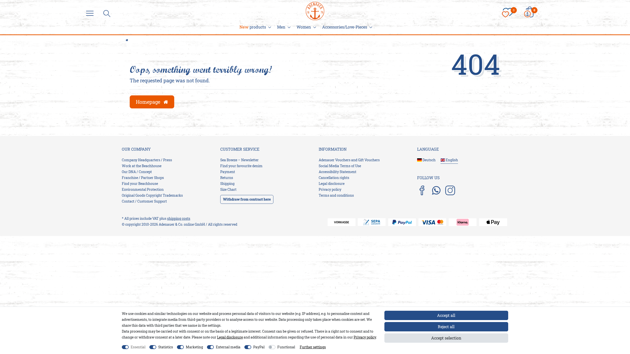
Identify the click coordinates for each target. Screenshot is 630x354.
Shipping (227, 183)
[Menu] (91, 13)
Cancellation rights (334, 177)
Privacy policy (330, 189)
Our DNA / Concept (137, 171)
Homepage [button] (148, 102)
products (252, 27)
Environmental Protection (143, 189)
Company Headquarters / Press (147, 160)
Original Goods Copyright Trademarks (152, 195)
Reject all (446, 326)
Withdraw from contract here (247, 199)
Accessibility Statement (337, 171)
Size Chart (228, 189)
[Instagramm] (450, 190)
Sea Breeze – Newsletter (239, 160)
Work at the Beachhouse (141, 165)
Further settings (313, 347)
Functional (286, 347)
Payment (227, 171)
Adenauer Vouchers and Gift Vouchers (349, 160)
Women (304, 27)
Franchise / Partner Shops (143, 177)
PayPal (259, 347)
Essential (138, 347)
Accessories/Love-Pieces (344, 27)
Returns (226, 177)
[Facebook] (422, 190)
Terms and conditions (336, 195)
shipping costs (178, 218)
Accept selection (446, 337)
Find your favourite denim (241, 165)
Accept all (446, 315)
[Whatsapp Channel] (436, 190)
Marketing (194, 347)
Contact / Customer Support (144, 201)
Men (281, 27)
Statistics (165, 347)
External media (228, 347)
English (451, 160)
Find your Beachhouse (140, 183)
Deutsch (429, 160)
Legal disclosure (332, 183)
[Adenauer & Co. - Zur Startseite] (315, 8)
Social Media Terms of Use (340, 165)
